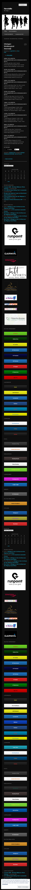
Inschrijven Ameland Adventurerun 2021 (13, 199)
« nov (8, 181)
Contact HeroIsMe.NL (8, 34)
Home (5, 31)
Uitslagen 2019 (12, 152)
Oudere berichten (8, 159)
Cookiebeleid (5, 884)
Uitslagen (22, 152)
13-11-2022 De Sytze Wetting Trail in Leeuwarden (15, 190)
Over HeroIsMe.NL (13, 31)
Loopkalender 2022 (19, 34)
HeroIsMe (8, 8)
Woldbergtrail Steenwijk (9, 154)
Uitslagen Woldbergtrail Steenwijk (9, 46)
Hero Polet (6, 213)
